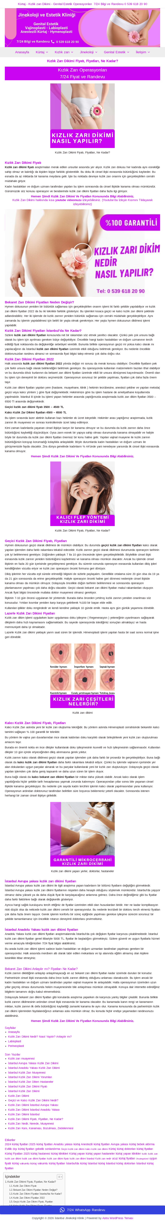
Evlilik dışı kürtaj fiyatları (19, 1149)
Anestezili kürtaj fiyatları (95, 1144)
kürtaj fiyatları (145, 1149)
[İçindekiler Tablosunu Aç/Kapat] (58, 1177)
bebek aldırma (146, 1144)
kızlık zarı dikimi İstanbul (82, 1158)
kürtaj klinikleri (59, 1153)
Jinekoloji (87, 52)
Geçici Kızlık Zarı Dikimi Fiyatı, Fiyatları (33, 1201)
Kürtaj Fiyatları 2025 (17, 1153)
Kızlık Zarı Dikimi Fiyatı (25, 1186)
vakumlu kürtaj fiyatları (51, 1163)
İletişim (141, 52)
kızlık (144, 1153)
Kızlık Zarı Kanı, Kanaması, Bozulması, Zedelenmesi (40, 1128)
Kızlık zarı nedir (103, 1158)
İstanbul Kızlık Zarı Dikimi (23, 1091)
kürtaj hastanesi (40, 1153)
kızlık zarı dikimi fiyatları (34, 1158)
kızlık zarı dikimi (13, 1158)
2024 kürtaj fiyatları (16, 1144)
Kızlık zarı (62, 52)
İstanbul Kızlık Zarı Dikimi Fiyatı (27, 1086)
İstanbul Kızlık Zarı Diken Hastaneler (30, 1081)
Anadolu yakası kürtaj (66, 1144)
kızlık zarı (153, 1153)
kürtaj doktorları (126, 1149)
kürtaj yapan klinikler (128, 1153)
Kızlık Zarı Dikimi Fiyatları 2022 (29, 1198)
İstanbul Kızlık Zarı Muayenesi (26, 1072)
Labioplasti (14, 1041)
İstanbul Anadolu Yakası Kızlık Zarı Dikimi (34, 1068)
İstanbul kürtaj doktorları (120, 1163)
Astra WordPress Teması (117, 1218)
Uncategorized (142, 1158)
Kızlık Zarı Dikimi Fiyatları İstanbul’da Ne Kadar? (37, 1193)
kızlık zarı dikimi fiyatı (58, 1158)
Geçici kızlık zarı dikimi (72, 1149)
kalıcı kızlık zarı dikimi (96, 1149)
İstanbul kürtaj (96, 1163)
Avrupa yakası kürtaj (123, 1144)
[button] (46, 52)
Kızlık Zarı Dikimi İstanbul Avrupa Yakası (33, 1105)
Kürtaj (40, 52)
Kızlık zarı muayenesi (21, 1058)
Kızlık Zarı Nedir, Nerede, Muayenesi (31, 1123)
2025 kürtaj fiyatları (41, 1144)
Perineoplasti (16, 1046)
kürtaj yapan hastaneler (100, 1153)
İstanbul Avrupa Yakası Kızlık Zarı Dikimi (33, 1063)
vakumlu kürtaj (28, 1163)
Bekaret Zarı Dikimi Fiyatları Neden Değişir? (35, 1190)
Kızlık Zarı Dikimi (18, 1095)
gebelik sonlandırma (47, 1149)
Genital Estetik (114, 52)
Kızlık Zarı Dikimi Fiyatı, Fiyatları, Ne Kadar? (35, 1119)
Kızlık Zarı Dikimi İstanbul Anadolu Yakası (34, 1109)
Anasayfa (22, 52)
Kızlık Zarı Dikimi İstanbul (23, 1114)
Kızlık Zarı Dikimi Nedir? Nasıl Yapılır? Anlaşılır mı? (40, 1036)
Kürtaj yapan (77, 1153)
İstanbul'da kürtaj (76, 1163)
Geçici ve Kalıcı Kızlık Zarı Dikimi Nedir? (33, 1100)
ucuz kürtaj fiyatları (123, 1158)
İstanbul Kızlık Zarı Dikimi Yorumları (30, 1077)
